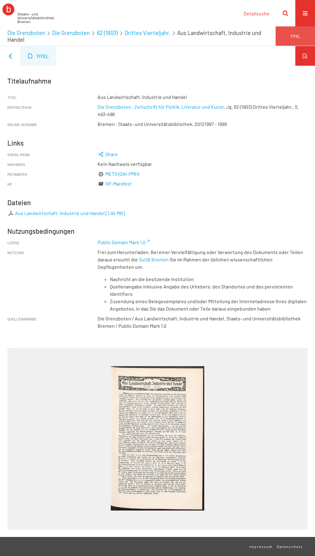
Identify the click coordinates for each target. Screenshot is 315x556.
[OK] (285, 13)
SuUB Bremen (154, 259)
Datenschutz (290, 546)
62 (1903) (107, 32)
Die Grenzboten (26, 32)
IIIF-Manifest (118, 183)
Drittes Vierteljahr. (147, 32)
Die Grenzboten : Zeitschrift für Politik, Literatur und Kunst (161, 107)
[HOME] (28, 13)
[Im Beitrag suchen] (305, 56)
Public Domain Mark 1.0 (122, 242)
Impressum (261, 546)
